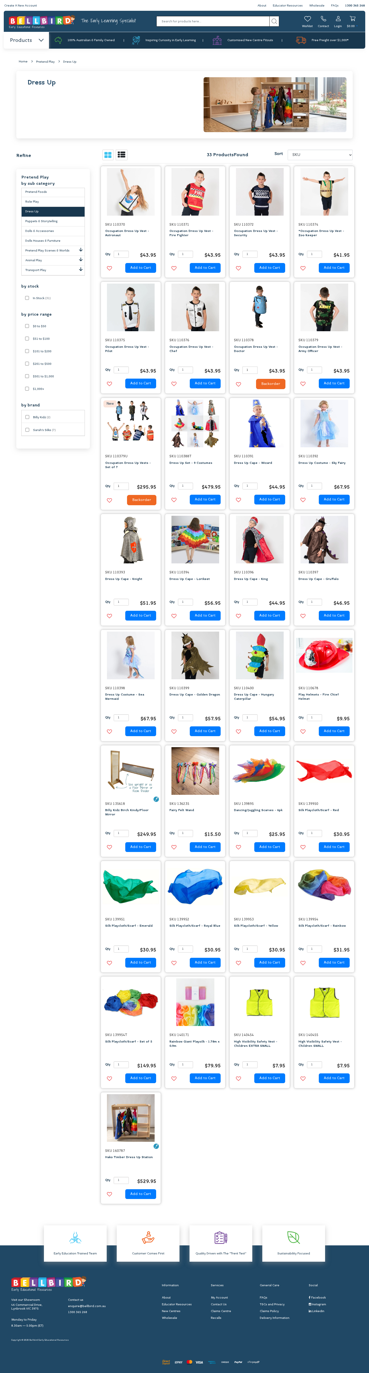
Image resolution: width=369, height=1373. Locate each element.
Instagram (318, 1304)
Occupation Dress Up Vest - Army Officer (320, 349)
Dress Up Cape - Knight (123, 579)
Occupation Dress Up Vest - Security (256, 233)
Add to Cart (140, 268)
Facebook (318, 1297)
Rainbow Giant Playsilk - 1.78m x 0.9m (194, 1044)
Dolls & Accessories (39, 231)
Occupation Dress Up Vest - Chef (191, 349)
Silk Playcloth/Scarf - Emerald (129, 925)
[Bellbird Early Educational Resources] (42, 21)
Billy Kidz (41, 417)
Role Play (32, 201)
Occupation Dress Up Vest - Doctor (256, 349)
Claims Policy (269, 1311)
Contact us (75, 1300)
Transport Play (35, 270)
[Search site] (274, 21)
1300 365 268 (355, 5)
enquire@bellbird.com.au (87, 1306)
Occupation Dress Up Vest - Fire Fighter (191, 233)
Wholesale (317, 5)
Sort (278, 154)
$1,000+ (38, 389)
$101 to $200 (42, 351)
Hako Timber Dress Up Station (129, 1157)
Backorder (270, 384)
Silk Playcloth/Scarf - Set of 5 (128, 1041)
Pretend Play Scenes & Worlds (47, 250)
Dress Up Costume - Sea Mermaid (124, 697)
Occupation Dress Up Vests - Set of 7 (128, 465)
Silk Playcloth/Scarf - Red (318, 810)
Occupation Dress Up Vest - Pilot (127, 349)
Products (21, 40)
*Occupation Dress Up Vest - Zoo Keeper (321, 233)
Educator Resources (288, 5)
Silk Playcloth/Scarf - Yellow (256, 925)
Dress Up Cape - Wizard (253, 463)
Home (23, 61)
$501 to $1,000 (43, 376)
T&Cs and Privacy (272, 1304)
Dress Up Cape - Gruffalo (318, 579)
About (262, 5)
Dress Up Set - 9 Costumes (190, 463)
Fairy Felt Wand (181, 810)
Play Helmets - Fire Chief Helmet (318, 697)
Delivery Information (274, 1318)
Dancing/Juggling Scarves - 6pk (258, 810)
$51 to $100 (41, 338)
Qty (107, 254)
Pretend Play (45, 61)
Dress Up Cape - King (251, 579)
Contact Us (219, 1304)
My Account (219, 1297)
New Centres (171, 1311)
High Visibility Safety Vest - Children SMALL (320, 1044)
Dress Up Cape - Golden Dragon (194, 694)
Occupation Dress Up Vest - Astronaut (127, 233)
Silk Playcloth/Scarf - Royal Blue (194, 925)
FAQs (335, 5)
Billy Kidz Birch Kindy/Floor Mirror (127, 812)
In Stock (42, 298)
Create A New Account (20, 5)
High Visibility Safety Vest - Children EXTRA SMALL (255, 1044)
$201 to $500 (42, 364)
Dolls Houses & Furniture (42, 240)
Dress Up (70, 61)
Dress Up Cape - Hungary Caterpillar (254, 697)
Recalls (216, 1318)
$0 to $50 (39, 326)
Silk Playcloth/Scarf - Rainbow (322, 925)
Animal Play (33, 260)
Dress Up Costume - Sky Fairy (322, 463)
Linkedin (317, 1311)
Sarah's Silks (44, 430)
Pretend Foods (36, 192)
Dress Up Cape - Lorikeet (189, 579)
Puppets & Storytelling (41, 221)
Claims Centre (221, 1311)
